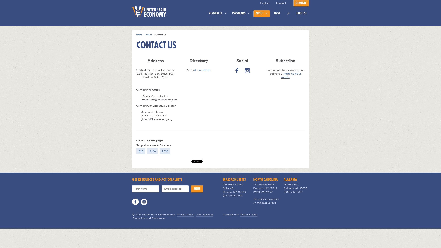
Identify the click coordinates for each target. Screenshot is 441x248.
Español (281, 3)
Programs (239, 13)
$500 (165, 151)
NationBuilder (248, 214)
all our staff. (202, 70)
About (260, 13)
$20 (140, 151)
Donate (301, 3)
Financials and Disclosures (149, 218)
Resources (216, 13)
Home (139, 35)
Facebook (135, 202)
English (264, 3)
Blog (277, 13)
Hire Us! (301, 13)
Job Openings (204, 214)
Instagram (144, 202)
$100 (152, 151)
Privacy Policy (185, 214)
